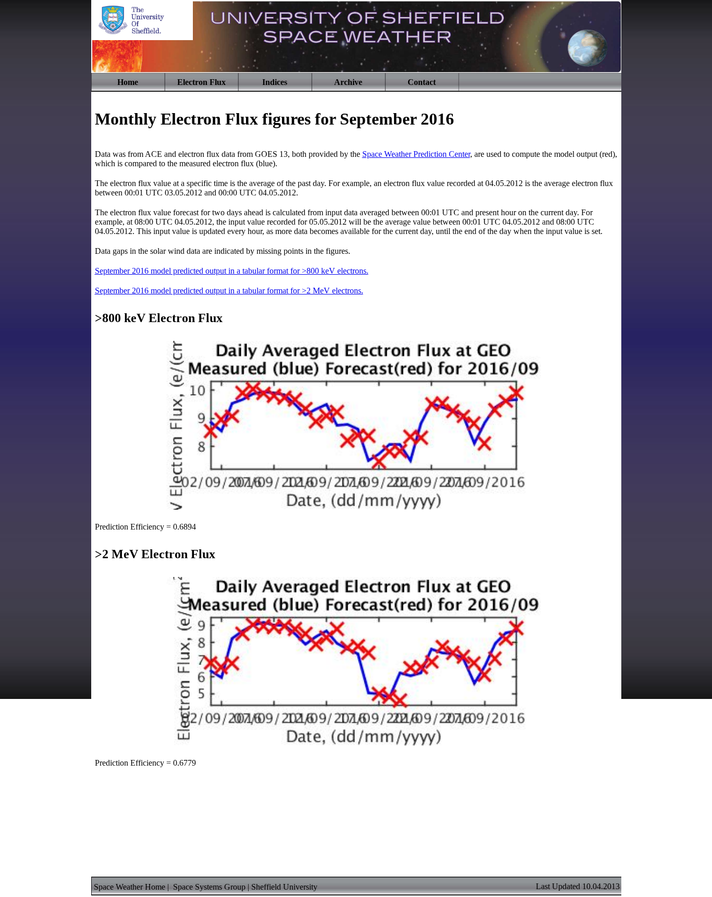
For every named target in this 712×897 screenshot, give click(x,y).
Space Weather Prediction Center (416, 154)
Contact (422, 82)
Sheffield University (284, 886)
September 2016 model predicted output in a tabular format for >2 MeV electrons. (229, 290)
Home (127, 82)
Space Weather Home (129, 886)
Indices (274, 82)
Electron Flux (201, 82)
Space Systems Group (209, 886)
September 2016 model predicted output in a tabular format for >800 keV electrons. (232, 270)
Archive (348, 82)
